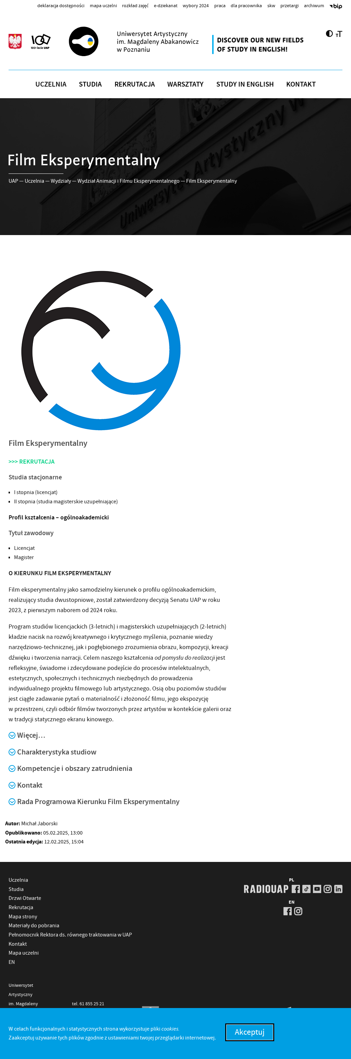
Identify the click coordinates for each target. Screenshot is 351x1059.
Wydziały (61, 181)
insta (328, 889)
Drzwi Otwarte (25, 898)
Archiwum (314, 5)
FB (296, 889)
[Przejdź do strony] (146, 41)
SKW (271, 5)
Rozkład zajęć (135, 5)
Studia (90, 84)
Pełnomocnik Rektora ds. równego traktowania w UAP (70, 934)
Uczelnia (50, 84)
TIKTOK (306, 889)
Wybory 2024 (196, 5)
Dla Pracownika (246, 5)
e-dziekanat (166, 5)
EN (12, 962)
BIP (335, 7)
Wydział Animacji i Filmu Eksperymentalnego (128, 181)
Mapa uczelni (103, 5)
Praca (220, 5)
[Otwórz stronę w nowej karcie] (258, 44)
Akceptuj (250, 1032)
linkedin (338, 889)
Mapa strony (23, 916)
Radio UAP (266, 889)
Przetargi (289, 5)
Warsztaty (185, 84)
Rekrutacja (134, 84)
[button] (175, 739)
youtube (317, 889)
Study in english (245, 84)
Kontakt (301, 84)
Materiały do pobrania (34, 925)
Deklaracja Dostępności (60, 5)
